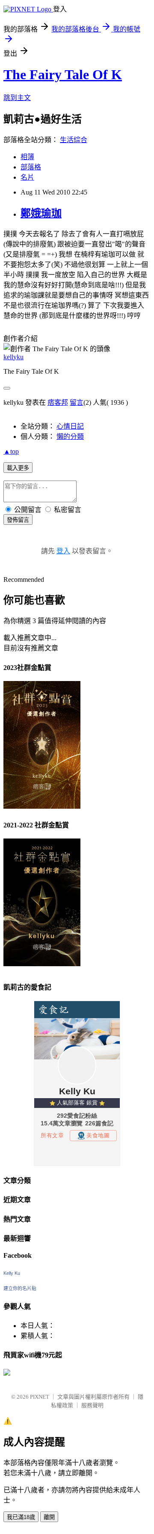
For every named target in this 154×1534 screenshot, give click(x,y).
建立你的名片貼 (19, 1288)
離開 (49, 1517)
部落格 (31, 167)
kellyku (13, 357)
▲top (11, 451)
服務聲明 (92, 1405)
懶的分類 (70, 436)
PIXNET (39, 1397)
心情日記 (70, 426)
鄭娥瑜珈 (41, 213)
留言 (76, 402)
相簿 (27, 156)
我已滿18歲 (21, 1517)
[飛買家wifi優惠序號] (6, 1373)
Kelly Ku (11, 1273)
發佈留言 (18, 520)
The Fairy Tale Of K (62, 74)
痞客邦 (57, 402)
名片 (27, 177)
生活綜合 (73, 139)
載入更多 (18, 468)
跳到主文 (17, 97)
